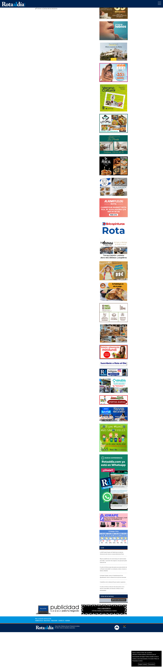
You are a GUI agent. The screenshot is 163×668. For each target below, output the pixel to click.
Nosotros (47, 620)
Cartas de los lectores (107, 596)
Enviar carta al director (119, 600)
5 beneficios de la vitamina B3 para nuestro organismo (112, 582)
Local (102, 548)
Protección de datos (75, 626)
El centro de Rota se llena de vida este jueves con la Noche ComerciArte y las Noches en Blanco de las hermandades (112, 588)
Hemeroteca (39, 620)
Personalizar (151, 664)
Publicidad (54, 620)
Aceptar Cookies (143, 664)
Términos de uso (65, 626)
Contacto (61, 620)
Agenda (67, 620)
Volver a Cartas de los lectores (47, 9)
